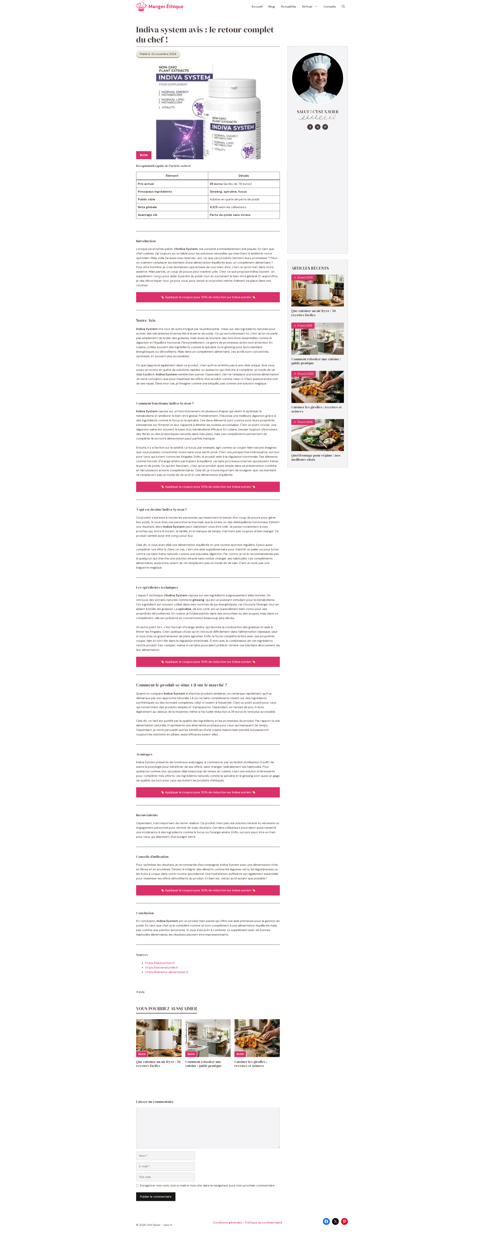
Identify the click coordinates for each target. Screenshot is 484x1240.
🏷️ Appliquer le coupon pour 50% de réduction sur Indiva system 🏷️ (208, 297)
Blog (271, 7)
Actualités (288, 7)
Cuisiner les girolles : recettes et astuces (250, 1063)
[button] (343, 6)
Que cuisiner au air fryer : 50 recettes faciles (158, 1063)
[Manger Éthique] (141, 6)
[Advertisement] (317, 191)
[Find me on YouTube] (325, 127)
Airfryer (307, 7)
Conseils (329, 7)
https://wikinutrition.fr (160, 963)
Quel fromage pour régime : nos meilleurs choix (316, 457)
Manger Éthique (165, 6)
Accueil (256, 7)
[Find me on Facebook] (310, 127)
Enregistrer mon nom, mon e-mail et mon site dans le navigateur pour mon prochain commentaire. (207, 1185)
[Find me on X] (317, 127)
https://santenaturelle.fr (161, 967)
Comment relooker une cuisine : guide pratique (203, 1063)
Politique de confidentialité (263, 1222)
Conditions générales (227, 1222)
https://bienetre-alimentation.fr (166, 972)
